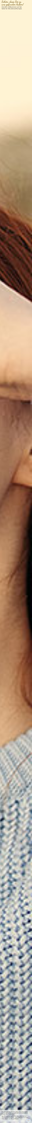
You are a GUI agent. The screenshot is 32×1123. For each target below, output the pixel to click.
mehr (28, 1120)
